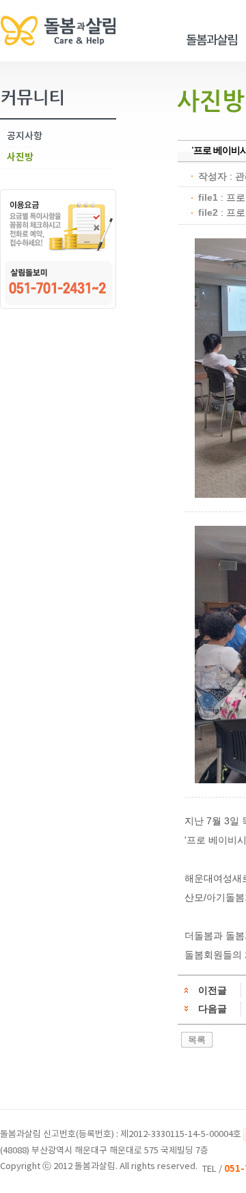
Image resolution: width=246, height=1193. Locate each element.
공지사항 (24, 136)
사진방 (20, 157)
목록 (197, 1040)
